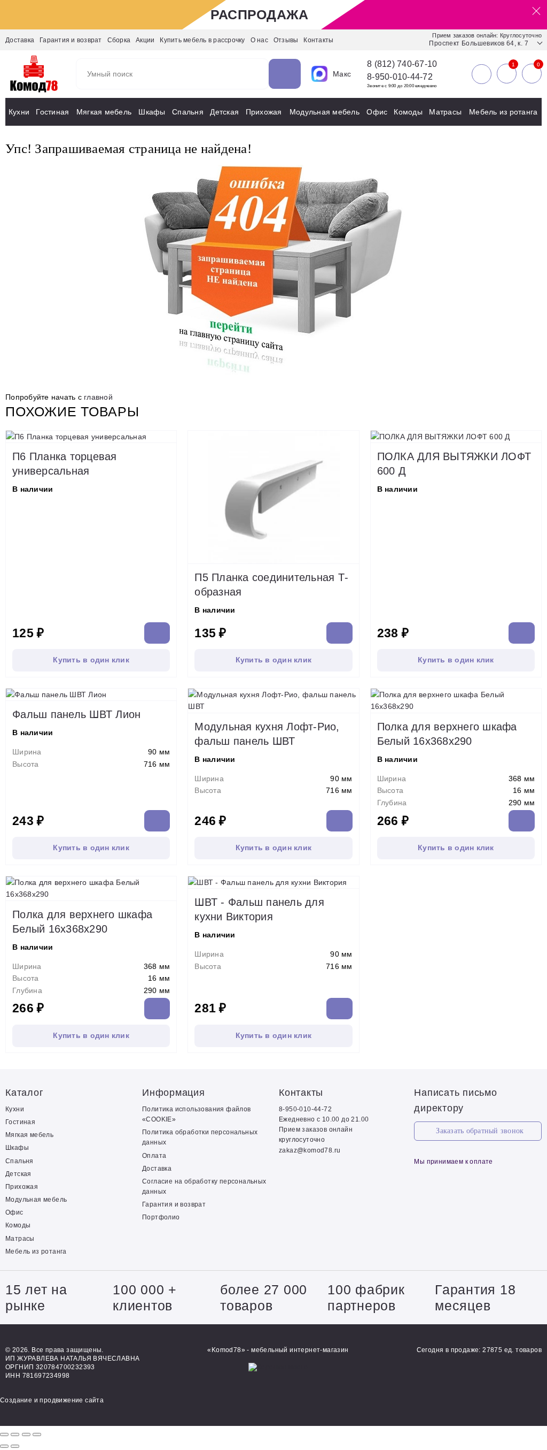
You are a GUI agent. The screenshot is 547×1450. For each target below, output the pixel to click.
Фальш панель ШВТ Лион (76, 714)
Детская (224, 112)
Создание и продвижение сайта (52, 1400)
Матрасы (445, 112)
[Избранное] (507, 74)
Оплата (154, 1155)
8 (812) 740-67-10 (402, 64)
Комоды (408, 112)
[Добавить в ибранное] (165, 431)
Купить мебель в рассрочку (202, 40)
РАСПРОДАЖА (259, 14)
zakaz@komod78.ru (309, 1150)
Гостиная (52, 112)
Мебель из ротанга (503, 112)
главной (98, 397)
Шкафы (151, 112)
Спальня (188, 112)
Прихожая (264, 112)
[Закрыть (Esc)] (4, 1434)
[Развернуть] (26, 1434)
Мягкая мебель (103, 112)
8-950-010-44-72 (400, 76)
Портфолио (161, 1217)
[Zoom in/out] (37, 1434)
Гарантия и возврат (71, 40)
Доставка (19, 40)
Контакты (318, 40)
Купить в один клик (91, 659)
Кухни (19, 112)
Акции (145, 40)
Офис (376, 112)
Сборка (119, 40)
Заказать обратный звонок (479, 1131)
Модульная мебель (325, 112)
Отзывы (286, 40)
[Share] (15, 1434)
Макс (342, 74)
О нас (259, 40)
